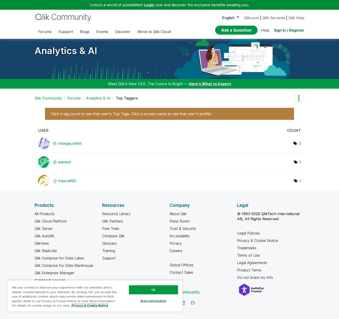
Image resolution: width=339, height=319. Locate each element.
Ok (153, 290)
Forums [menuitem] (44, 31)
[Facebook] (192, 302)
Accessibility (180, 236)
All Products (44, 213)
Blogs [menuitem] (84, 31)
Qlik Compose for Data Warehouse (64, 265)
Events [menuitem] (102, 31)
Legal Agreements (252, 262)
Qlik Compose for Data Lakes (59, 258)
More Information (153, 301)
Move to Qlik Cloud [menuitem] (154, 31)
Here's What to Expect (210, 83)
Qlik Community (48, 98)
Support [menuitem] (65, 31)
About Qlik (178, 213)
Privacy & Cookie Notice (257, 240)
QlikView (42, 243)
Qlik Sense (43, 228)
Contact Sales (181, 272)
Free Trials (110, 228)
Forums (74, 98)
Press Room (180, 221)
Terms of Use (248, 255)
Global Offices (181, 265)
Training (108, 250)
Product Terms (249, 270)
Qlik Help (296, 17)
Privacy (176, 243)
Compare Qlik (113, 236)
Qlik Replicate (46, 250)
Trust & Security (183, 228)
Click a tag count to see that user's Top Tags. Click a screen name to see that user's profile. (131, 113)
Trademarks (246, 248)
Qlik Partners (112, 221)
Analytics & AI (66, 51)
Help (265, 30)
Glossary (109, 243)
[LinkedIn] (182, 302)
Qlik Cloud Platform (51, 221)
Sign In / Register (289, 30)
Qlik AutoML (45, 236)
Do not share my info (255, 277)
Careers (176, 250)
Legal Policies (248, 233)
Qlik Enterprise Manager (54, 273)
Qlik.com (251, 17)
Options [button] (298, 98)
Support (109, 258)
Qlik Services (273, 17)
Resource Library (116, 213)
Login (149, 5)
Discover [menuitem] (123, 31)
